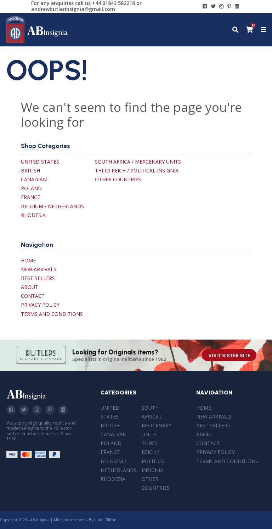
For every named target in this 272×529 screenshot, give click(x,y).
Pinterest (50, 409)
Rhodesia (33, 215)
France (30, 197)
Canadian (34, 179)
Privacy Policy (40, 304)
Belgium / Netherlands (52, 206)
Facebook (11, 409)
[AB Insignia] (37, 41)
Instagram (36, 409)
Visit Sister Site (229, 355)
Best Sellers (38, 278)
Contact (33, 295)
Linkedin (63, 409)
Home (28, 260)
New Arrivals (38, 269)
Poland (31, 188)
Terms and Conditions (52, 314)
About (29, 287)
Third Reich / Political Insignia (136, 170)
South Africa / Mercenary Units (138, 161)
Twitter (23, 409)
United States (40, 161)
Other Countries (118, 179)
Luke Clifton (105, 519)
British (30, 170)
